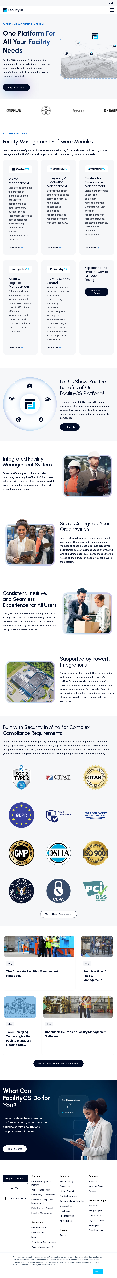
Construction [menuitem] (66, 1206)
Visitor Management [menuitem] (40, 1190)
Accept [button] (98, 1271)
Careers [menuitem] (92, 1191)
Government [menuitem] (66, 1186)
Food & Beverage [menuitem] (68, 1196)
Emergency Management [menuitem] (43, 1194)
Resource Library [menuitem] (39, 1227)
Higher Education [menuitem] (68, 1191)
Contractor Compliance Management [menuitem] (42, 1201)
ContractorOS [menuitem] (95, 1215)
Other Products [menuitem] (96, 1230)
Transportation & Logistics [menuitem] (72, 1201)
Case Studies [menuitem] (37, 1232)
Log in (17, 1187)
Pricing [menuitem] (63, 1235)
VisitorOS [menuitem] (93, 1205)
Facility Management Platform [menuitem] (41, 1183)
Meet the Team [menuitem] (96, 1186)
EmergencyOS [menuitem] (95, 1210)
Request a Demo (16, 87)
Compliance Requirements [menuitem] (43, 1242)
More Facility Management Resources (58, 1063)
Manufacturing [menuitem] (66, 1181)
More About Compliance (58, 914)
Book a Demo (14, 1148)
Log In (111, 3)
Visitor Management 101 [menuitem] (42, 1247)
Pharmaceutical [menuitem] (67, 1216)
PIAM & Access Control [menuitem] (42, 1208)
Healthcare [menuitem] (65, 1211)
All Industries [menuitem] (66, 1221)
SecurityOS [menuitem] (94, 1225)
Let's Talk (70, 427)
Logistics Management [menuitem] (41, 1213)
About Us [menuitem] (93, 1181)
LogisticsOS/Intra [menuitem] (96, 1220)
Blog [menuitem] (33, 1237)
